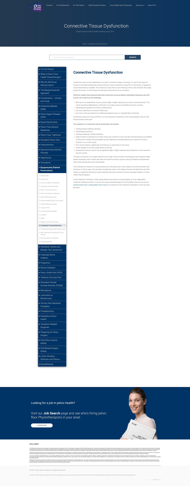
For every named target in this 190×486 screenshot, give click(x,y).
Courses (49, 5)
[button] (42, 425)
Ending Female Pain (80, 185)
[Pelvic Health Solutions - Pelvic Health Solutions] (35, 8)
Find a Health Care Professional (121, 5)
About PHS (151, 5)
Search (132, 57)
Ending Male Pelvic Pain (97, 185)
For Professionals (62, 5)
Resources (139, 5)
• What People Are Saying (97, 5)
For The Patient (78, 5)
